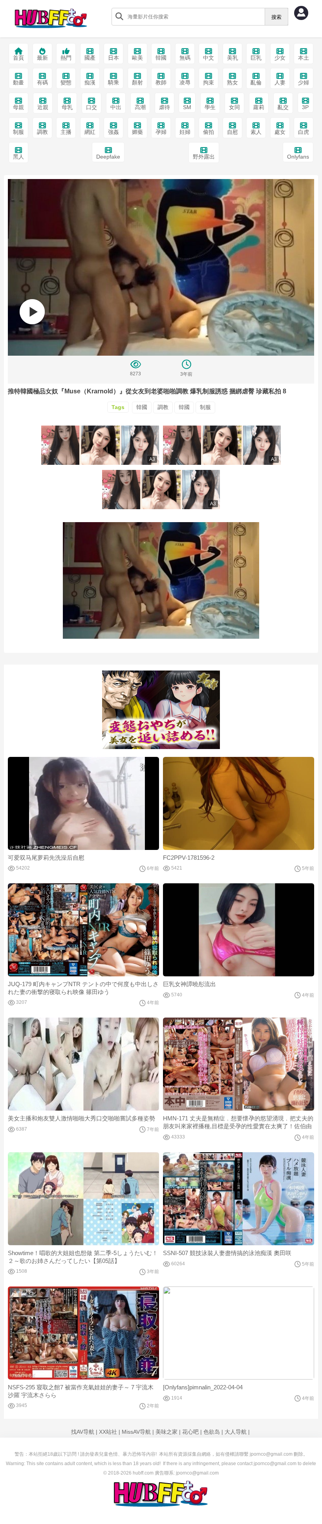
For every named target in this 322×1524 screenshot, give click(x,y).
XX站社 (108, 1432)
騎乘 (113, 82)
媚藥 (137, 132)
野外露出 (204, 156)
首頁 (18, 58)
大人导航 (236, 1432)
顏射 (137, 82)
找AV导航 (82, 1432)
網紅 (89, 132)
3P (305, 107)
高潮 (140, 107)
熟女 (232, 82)
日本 (113, 58)
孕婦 (161, 132)
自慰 (232, 132)
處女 (279, 132)
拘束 (208, 82)
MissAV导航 (136, 1432)
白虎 (303, 132)
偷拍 (208, 132)
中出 (115, 107)
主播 (65, 132)
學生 (210, 107)
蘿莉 (258, 107)
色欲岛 (211, 1432)
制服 (18, 132)
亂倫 (256, 82)
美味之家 (166, 1432)
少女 (279, 58)
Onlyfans (298, 156)
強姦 (113, 132)
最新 (42, 58)
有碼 (42, 82)
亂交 (283, 107)
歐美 (137, 58)
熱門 (65, 58)
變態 (65, 82)
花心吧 (190, 1432)
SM (187, 107)
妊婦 (184, 132)
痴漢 (89, 82)
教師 (161, 82)
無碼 (184, 58)
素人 (256, 132)
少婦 (303, 82)
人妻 (279, 82)
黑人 (18, 156)
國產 (89, 58)
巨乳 (256, 58)
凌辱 (184, 82)
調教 (42, 132)
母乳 (67, 107)
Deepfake (108, 156)
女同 (234, 107)
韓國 (161, 58)
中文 (208, 58)
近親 (42, 107)
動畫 (18, 82)
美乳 (232, 58)
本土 (303, 58)
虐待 (164, 107)
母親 (18, 107)
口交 (91, 107)
